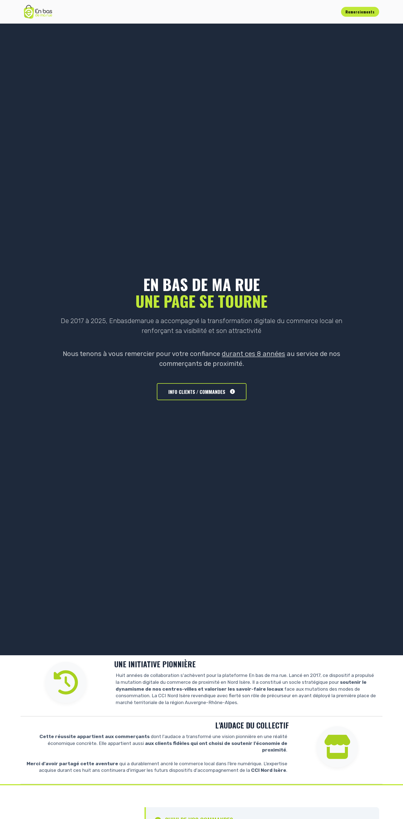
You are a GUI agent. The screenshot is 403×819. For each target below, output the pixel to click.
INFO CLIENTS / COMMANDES (196, 391)
